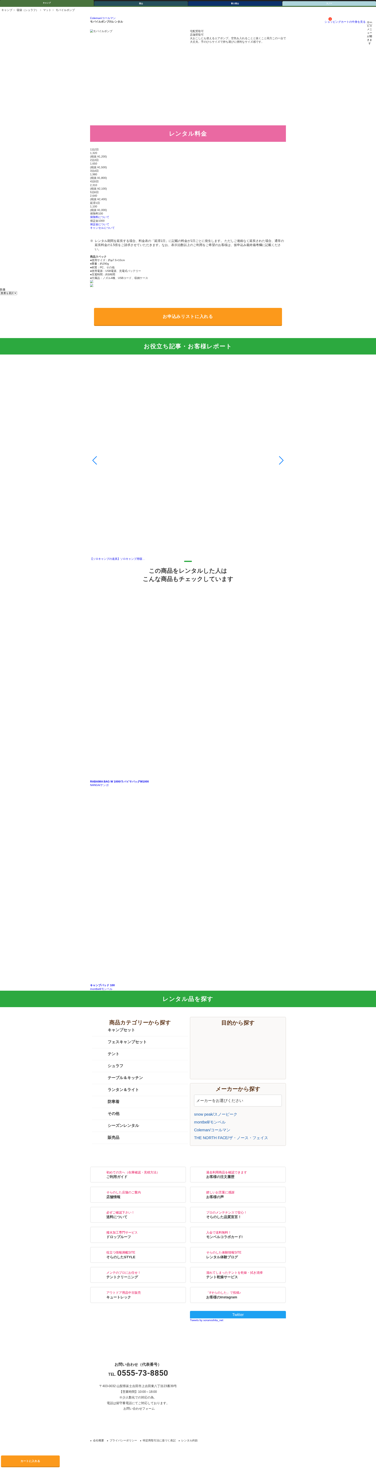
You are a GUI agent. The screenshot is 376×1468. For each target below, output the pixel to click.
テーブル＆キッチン (125, 1077)
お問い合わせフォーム (139, 1408)
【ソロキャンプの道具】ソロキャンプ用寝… (117, 558)
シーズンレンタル (123, 1125)
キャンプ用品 (242, 1034)
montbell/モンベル (210, 1122)
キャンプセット (121, 1030)
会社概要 (98, 1440)
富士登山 (235, 3)
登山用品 (242, 1057)
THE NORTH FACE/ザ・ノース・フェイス (231, 1138)
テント (113, 1054)
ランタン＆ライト (123, 1089)
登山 (141, 3)
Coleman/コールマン (103, 18)
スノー (242, 1069)
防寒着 (113, 1101)
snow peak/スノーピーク (215, 1114)
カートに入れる (30, 1461)
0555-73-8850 (142, 1373)
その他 (113, 1113)
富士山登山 (242, 1046)
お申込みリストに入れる (188, 316)
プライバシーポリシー (123, 1440)
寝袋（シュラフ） (28, 10)
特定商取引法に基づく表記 (159, 1440)
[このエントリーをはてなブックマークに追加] (197, 1425)
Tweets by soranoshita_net (206, 1320)
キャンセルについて (102, 227)
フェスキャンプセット (127, 1042)
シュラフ (115, 1066)
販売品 (113, 1137)
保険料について (99, 217)
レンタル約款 (189, 1440)
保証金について (99, 224)
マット (47, 10)
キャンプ (47, 3)
